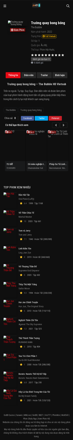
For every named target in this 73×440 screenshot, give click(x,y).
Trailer (44, 75)
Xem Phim (18, 30)
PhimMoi (56, 415)
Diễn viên (28, 75)
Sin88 (34, 415)
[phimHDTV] (36, 5)
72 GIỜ (9, 164)
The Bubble (11, 110)
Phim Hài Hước (47, 49)
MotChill (64, 415)
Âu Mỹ (44, 45)
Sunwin (19, 415)
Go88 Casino (9, 415)
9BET (41, 415)
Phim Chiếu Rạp (29, 418)
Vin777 (48, 415)
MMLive (27, 415)
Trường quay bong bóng (31, 110)
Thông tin (13, 75)
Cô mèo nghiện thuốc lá (39, 164)
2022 (49, 31)
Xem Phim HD (44, 418)
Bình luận (60, 75)
